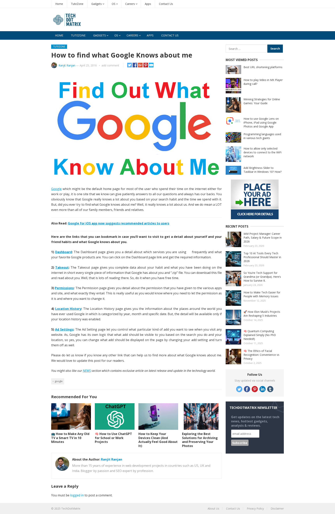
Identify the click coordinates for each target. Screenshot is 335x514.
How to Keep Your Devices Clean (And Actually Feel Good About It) (158, 440)
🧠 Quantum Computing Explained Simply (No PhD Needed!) (259, 335)
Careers (130, 4)
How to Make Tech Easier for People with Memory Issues (261, 294)
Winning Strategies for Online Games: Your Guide (261, 101)
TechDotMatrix (70, 508)
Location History (68, 309)
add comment (110, 65)
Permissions (64, 288)
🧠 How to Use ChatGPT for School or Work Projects (113, 438)
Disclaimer (277, 508)
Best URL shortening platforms (262, 67)
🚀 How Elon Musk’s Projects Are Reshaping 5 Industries (261, 313)
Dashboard (63, 252)
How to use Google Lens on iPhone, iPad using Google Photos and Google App (261, 122)
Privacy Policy (255, 508)
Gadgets (96, 4)
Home (59, 4)
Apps (148, 4)
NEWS (87, 371)
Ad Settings (64, 329)
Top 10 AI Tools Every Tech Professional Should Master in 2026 (262, 257)
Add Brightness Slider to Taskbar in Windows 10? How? (262, 170)
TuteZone (77, 4)
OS (113, 4)
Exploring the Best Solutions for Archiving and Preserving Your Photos (200, 440)
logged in (77, 495)
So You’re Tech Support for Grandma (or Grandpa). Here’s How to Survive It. (262, 276)
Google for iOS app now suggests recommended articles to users (118, 223)
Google (56, 189)
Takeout (62, 267)
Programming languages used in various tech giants (262, 136)
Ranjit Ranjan (67, 65)
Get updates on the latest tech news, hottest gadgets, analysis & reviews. (255, 421)
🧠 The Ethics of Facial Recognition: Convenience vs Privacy (261, 354)
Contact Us (166, 4)
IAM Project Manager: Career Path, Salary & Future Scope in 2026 (262, 237)
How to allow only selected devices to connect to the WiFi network (262, 152)
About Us (213, 508)
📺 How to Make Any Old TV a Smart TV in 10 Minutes (70, 438)
